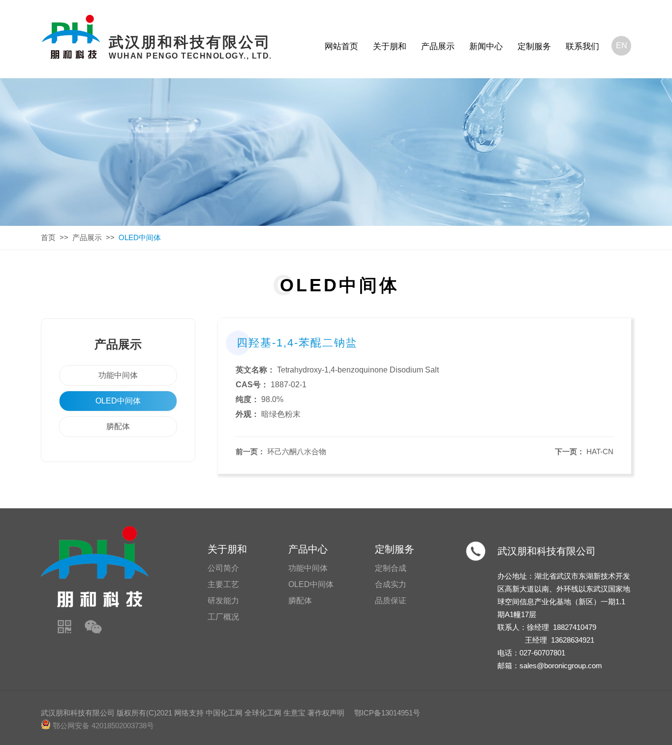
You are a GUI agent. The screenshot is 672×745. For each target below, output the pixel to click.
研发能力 (223, 600)
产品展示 (438, 46)
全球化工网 (262, 713)
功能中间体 (118, 375)
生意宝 (294, 713)
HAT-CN (599, 451)
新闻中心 (486, 46)
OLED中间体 (118, 401)
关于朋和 (389, 46)
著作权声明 (325, 713)
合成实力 (390, 584)
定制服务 (534, 46)
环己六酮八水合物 (296, 451)
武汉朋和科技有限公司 (546, 551)
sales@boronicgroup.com (560, 665)
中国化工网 (224, 713)
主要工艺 (223, 584)
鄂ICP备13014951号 (387, 713)
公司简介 (223, 568)
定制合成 (390, 568)
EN (621, 45)
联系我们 (582, 46)
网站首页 (341, 46)
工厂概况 (223, 617)
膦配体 (118, 426)
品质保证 (390, 600)
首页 (48, 237)
